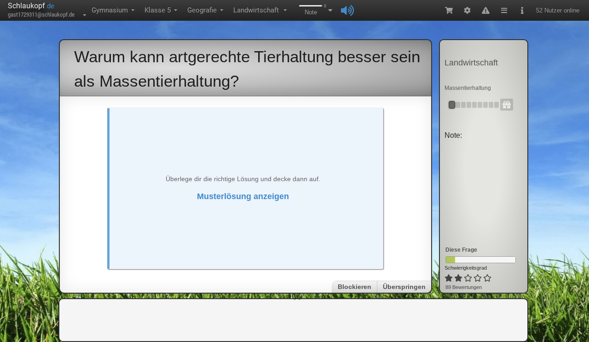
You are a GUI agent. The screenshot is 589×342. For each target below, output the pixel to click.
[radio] (449, 278)
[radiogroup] (469, 278)
